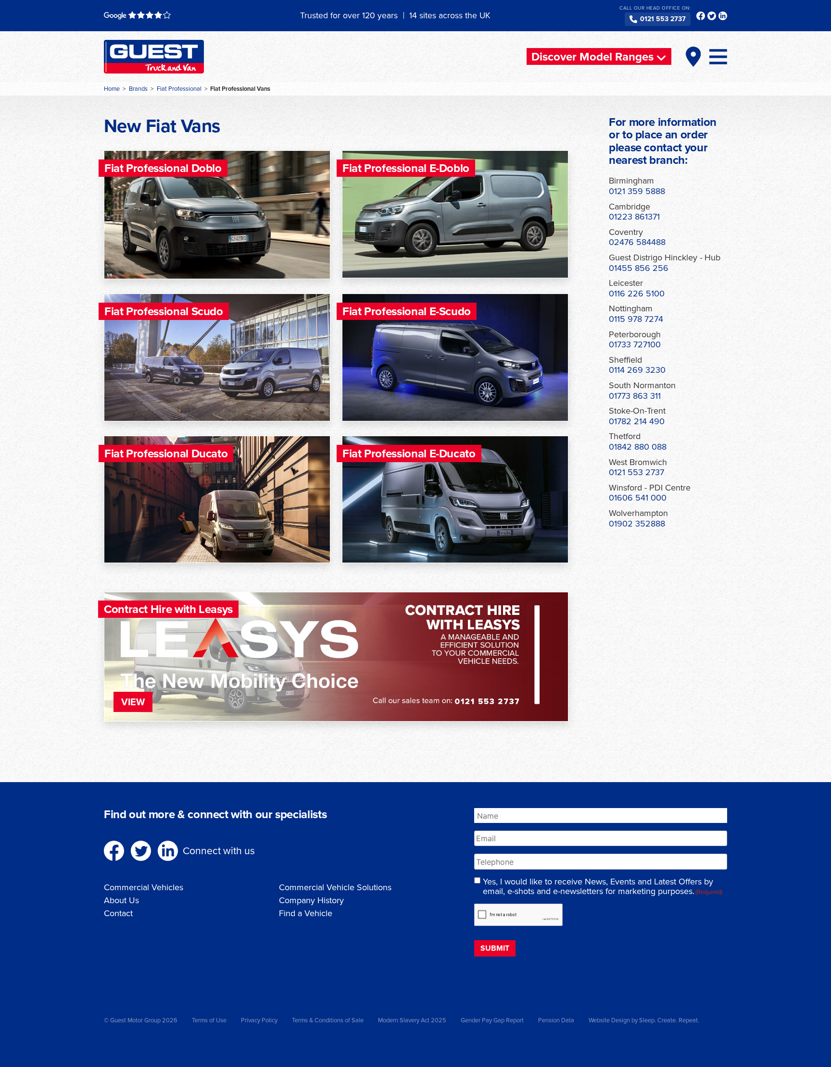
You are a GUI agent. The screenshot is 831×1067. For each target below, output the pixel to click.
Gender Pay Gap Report (492, 1020)
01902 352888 (637, 523)
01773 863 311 (635, 396)
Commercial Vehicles (143, 887)
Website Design (609, 1020)
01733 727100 (635, 344)
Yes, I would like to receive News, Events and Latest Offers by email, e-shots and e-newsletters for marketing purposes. (602, 886)
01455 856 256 (638, 268)
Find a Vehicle (305, 913)
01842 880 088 (638, 447)
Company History (311, 900)
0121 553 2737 (663, 19)
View (133, 702)
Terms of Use (209, 1020)
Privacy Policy (259, 1020)
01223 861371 (634, 216)
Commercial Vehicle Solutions (335, 887)
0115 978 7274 (636, 319)
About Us (121, 900)
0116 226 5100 (637, 293)
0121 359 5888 (637, 191)
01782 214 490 (637, 421)
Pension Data (556, 1020)
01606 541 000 (638, 497)
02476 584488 (637, 242)
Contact (118, 913)
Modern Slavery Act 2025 (412, 1020)
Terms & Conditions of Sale (328, 1020)
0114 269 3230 (637, 370)
